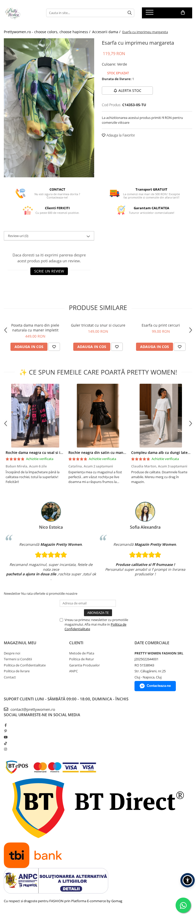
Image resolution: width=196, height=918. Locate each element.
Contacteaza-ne (159, 686)
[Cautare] (129, 13)
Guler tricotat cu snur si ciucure (98, 325)
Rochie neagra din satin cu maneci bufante (105, 452)
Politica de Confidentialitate (25, 665)
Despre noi (12, 653)
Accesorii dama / (106, 31)
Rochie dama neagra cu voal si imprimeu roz (44, 452)
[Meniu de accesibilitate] (187, 880)
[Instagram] (5, 749)
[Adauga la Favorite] (54, 347)
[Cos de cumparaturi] (182, 12)
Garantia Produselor (84, 665)
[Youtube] (5, 737)
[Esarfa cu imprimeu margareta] (49, 107)
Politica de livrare (17, 671)
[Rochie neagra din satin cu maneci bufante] (98, 416)
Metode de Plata (81, 653)
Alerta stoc (129, 90)
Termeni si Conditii (18, 659)
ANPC (73, 671)
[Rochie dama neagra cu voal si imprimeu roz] (35, 416)
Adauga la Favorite (120, 135)
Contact (10, 677)
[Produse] (150, 14)
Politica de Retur (81, 659)
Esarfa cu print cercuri (161, 325)
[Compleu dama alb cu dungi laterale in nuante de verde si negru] (160, 416)
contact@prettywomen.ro (32, 709)
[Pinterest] (5, 731)
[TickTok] (5, 743)
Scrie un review (49, 271)
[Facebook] (5, 725)
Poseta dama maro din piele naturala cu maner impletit (35, 327)
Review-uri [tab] (18, 235)
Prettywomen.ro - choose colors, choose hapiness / (47, 31)
